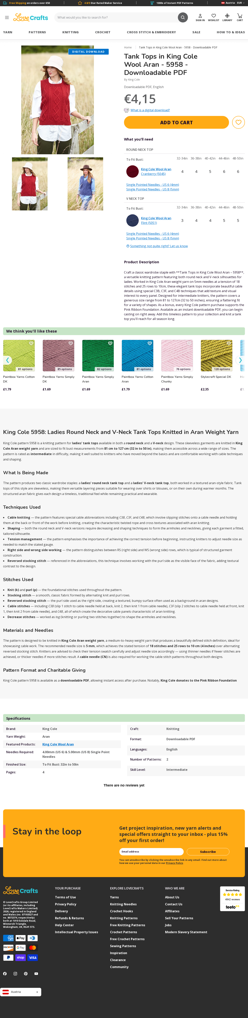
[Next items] (240, 360)
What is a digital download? (150, 110)
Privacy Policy (174, 863)
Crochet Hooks (121, 911)
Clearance (118, 960)
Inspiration (118, 953)
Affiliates (172, 911)
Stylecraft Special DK (216, 377)
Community (119, 967)
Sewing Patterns (123, 946)
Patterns (37, 32)
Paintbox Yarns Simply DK (58, 379)
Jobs (168, 925)
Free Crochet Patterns (127, 939)
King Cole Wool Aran (58, 744)
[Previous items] (7, 360)
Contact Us (173, 904)
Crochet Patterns (123, 932)
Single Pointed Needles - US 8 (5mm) (152, 189)
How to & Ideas (231, 32)
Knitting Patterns (124, 918)
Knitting (70, 32)
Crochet (103, 32)
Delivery (61, 911)
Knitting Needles (123, 904)
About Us (172, 897)
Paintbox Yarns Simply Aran (98, 379)
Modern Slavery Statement (186, 932)
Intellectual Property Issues (76, 932)
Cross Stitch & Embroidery (151, 32)
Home (128, 47)
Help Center (64, 925)
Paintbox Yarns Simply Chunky (177, 379)
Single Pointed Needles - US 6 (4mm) (152, 185)
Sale (196, 32)
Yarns (114, 897)
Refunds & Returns (69, 918)
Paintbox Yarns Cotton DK (19, 379)
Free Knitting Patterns (127, 925)
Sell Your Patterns (179, 918)
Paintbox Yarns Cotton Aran (137, 379)
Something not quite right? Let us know (159, 246)
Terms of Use (65, 897)
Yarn (7, 32)
